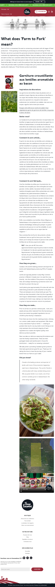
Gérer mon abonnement (27, 525)
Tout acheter (27, 520)
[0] (52, 12)
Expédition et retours (27, 539)
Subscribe (37, 569)
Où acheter (42, 11)
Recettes (27, 553)
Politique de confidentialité (40, 585)
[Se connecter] (49, 12)
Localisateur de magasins (27, 523)
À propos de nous (27, 535)
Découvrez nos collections (27, 518)
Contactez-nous (28, 541)
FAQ (27, 537)
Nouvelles (27, 551)
